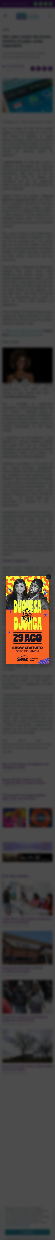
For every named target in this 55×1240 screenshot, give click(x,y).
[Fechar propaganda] (48, 577)
